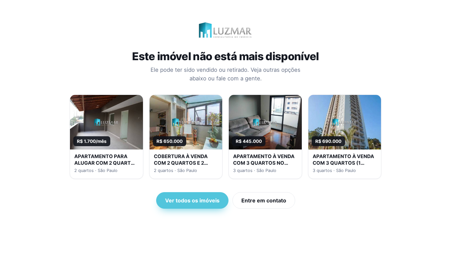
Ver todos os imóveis (192, 200)
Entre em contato (263, 200)
